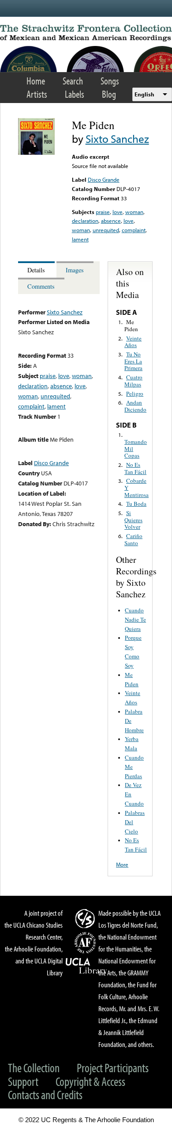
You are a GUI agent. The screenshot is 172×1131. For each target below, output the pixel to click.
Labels (74, 94)
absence (111, 220)
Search (73, 80)
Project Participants (113, 1067)
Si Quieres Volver (133, 520)
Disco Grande (104, 179)
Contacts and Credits (45, 1094)
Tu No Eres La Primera (133, 361)
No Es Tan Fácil (135, 468)
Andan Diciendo (135, 405)
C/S (86, 918)
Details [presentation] (36, 270)
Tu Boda (136, 504)
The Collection (34, 1067)
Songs (110, 80)
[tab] (37, 269)
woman (134, 211)
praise (103, 211)
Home (35, 80)
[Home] (86, 33)
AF (86, 942)
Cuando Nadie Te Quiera (135, 619)
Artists (36, 94)
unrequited (106, 229)
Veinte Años (133, 341)
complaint (134, 229)
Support (23, 1081)
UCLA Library (86, 966)
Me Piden (131, 325)
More (122, 864)
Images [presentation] (75, 270)
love (117, 211)
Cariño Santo (133, 539)
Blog (109, 94)
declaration (85, 220)
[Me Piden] (36, 152)
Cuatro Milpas (133, 380)
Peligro (134, 393)
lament (80, 239)
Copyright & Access (90, 1081)
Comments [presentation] (41, 286)
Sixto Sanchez (117, 138)
